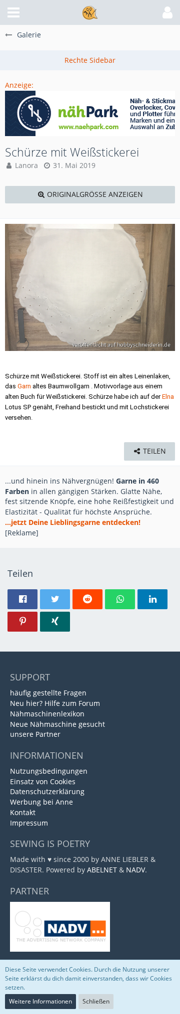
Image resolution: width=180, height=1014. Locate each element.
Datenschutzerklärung (47, 791)
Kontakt (23, 812)
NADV (135, 869)
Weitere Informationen (40, 1001)
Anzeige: (19, 85)
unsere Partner (35, 734)
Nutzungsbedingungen (49, 771)
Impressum (29, 823)
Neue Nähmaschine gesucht (57, 724)
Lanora (26, 165)
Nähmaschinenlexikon (47, 713)
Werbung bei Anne (41, 802)
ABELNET (102, 869)
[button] (13, 12)
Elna (168, 396)
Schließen (96, 1001)
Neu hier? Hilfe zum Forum (55, 703)
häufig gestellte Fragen (48, 692)
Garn (24, 386)
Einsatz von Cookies (43, 781)
